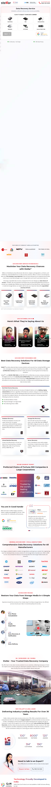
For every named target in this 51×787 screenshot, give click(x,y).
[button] (1, 338)
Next (6, 34)
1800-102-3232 (38, 769)
